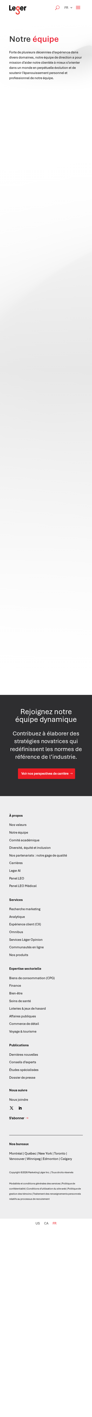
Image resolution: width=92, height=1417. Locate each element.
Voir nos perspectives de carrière (44, 773)
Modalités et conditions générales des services (34, 1183)
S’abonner (16, 1118)
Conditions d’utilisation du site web (46, 1188)
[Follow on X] (11, 1108)
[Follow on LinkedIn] (20, 1108)
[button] (68, 8)
